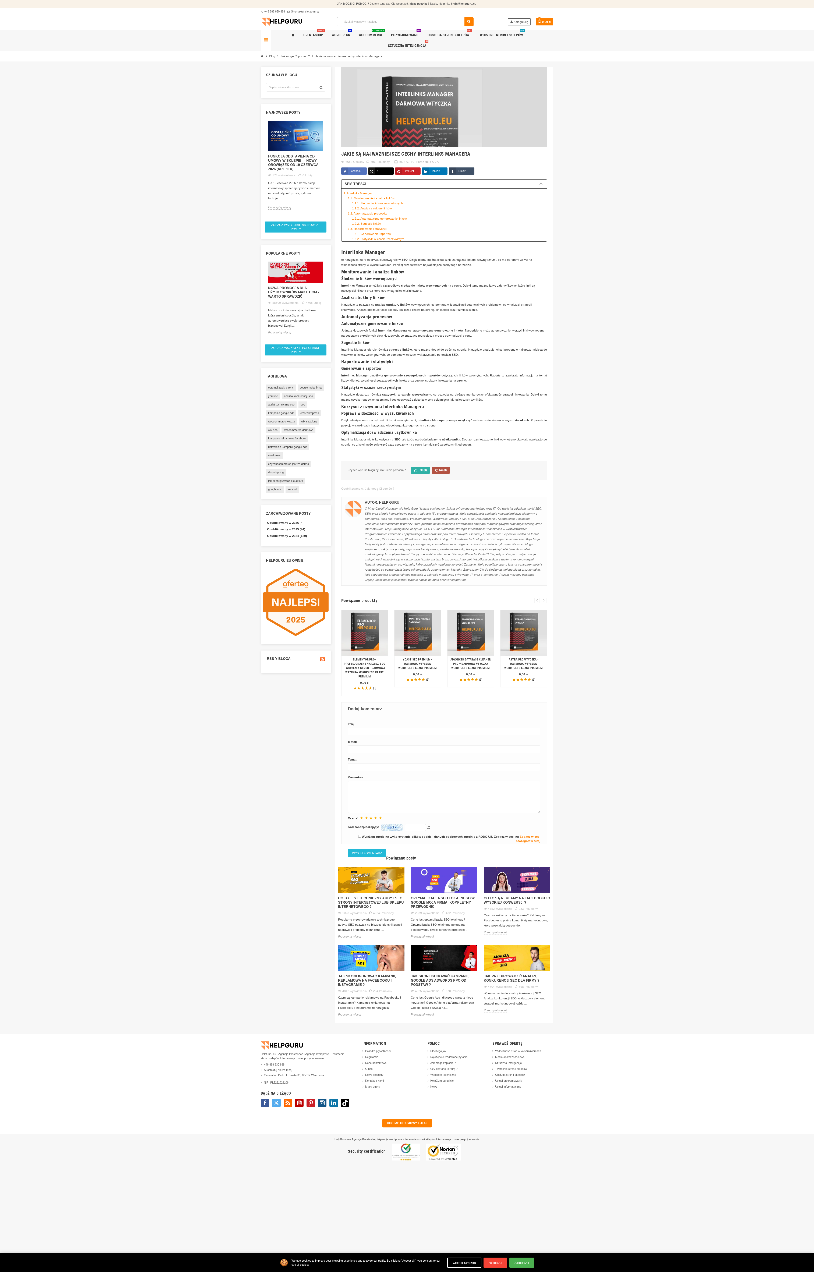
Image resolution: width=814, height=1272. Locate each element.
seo (303, 404)
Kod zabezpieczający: (363, 827)
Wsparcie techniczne (443, 1074)
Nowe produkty (374, 1074)
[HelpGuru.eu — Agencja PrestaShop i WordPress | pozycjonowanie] (282, 21)
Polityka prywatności (378, 1051)
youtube (273, 396)
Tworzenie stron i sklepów (511, 1068)
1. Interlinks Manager (358, 193)
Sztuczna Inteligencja (508, 1062)
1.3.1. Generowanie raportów (371, 233)
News (433, 1086)
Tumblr (461, 171)
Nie (443, 470)
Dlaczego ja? (438, 1051)
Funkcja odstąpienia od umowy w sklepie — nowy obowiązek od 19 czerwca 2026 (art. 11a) (293, 163)
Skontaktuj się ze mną (304, 11)
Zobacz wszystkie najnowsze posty (295, 227)
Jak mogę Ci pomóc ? (379, 488)
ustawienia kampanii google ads (287, 447)
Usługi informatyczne (508, 1086)
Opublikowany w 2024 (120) (287, 536)
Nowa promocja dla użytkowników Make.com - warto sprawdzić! (293, 292)
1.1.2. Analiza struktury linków (372, 208)
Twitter (276, 1103)
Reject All (495, 1262)
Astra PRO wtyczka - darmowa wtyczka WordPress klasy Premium (523, 664)
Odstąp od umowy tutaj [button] (407, 1123)
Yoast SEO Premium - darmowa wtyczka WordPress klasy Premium (417, 664)
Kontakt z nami (374, 1080)
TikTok (345, 1103)
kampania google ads (281, 413)
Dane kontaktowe (375, 1062)
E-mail (352, 741)
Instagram (322, 1103)
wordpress (274, 455)
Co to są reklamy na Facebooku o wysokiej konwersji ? (517, 900)
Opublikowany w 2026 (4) (285, 522)
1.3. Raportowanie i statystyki (367, 228)
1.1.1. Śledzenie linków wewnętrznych (377, 203)
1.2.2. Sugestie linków (366, 223)
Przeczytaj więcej (279, 207)
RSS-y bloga (278, 658)
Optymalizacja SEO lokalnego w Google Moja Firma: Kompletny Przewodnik (443, 902)
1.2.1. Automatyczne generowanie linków (379, 218)
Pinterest (409, 171)
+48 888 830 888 (274, 11)
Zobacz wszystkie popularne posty (295, 350)
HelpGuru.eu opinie (442, 1080)
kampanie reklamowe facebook (287, 438)
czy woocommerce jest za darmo (288, 463)
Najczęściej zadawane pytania (448, 1057)
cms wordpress (309, 413)
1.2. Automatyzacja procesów (367, 213)
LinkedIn (435, 171)
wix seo (272, 430)
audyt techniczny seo (281, 404)
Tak (422, 470)
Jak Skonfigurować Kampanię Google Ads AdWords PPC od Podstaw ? (440, 980)
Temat (352, 759)
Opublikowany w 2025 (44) (286, 529)
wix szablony (309, 421)
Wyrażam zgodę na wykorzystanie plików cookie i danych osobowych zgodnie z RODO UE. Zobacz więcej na (450, 839)
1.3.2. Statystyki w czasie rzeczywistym (378, 239)
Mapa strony (373, 1086)
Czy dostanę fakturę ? (443, 1068)
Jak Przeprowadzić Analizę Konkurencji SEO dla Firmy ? (511, 978)
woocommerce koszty (281, 421)
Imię (351, 724)
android (292, 489)
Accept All (521, 1262)
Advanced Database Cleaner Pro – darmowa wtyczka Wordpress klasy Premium (470, 664)
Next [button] (327, 169)
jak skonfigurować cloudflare (285, 480)
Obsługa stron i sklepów (510, 1074)
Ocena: (353, 818)
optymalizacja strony (281, 387)
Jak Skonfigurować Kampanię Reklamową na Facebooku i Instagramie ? (367, 980)
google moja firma (311, 387)
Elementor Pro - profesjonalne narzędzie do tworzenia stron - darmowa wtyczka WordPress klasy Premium (364, 668)
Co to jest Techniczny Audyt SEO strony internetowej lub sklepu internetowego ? (371, 902)
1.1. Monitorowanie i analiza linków (371, 198)
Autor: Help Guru (382, 502)
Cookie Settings (464, 1262)
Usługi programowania (508, 1080)
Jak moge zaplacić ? (443, 1062)
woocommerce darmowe (298, 430)
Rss (288, 1103)
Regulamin (371, 1057)
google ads (275, 489)
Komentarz (355, 777)
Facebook (355, 171)
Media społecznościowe (509, 1057)
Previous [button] (264, 169)
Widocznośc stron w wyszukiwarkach (518, 1051)
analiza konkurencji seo (298, 396)
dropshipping (276, 472)
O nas (369, 1068)
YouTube (299, 1103)
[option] (295, 165)
